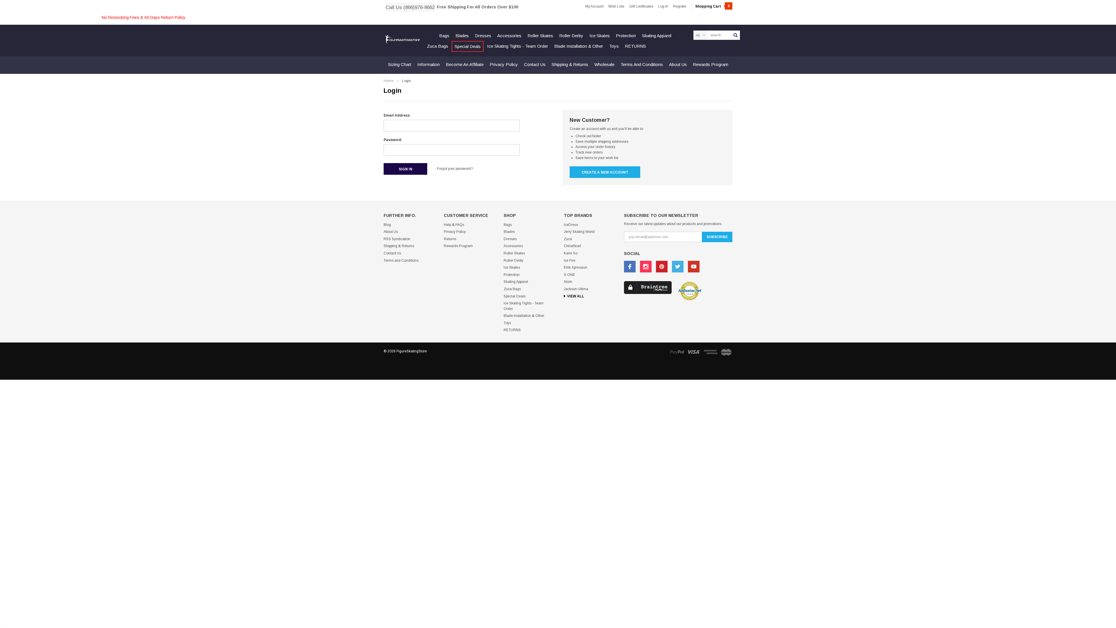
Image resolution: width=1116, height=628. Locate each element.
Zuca (568, 239)
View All (575, 296)
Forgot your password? (455, 169)
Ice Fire (569, 260)
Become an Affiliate (465, 64)
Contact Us (535, 64)
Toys (614, 46)
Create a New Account (605, 172)
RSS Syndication (397, 239)
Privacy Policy (504, 64)
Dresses (483, 35)
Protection (626, 35)
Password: (393, 140)
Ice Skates (599, 35)
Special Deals (468, 46)
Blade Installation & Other (578, 46)
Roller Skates (540, 35)
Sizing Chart (399, 64)
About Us (678, 64)
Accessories (509, 35)
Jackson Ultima (576, 289)
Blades (462, 35)
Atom (568, 282)
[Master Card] (726, 352)
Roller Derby (571, 35)
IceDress (571, 225)
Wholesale (604, 64)
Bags (444, 35)
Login (406, 81)
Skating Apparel (656, 35)
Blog (387, 225)
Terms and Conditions (641, 64)
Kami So (570, 253)
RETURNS (635, 46)
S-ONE (569, 275)
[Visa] (693, 352)
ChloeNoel (572, 246)
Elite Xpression (575, 267)
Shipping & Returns (570, 64)
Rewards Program (710, 64)
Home (389, 81)
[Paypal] (677, 352)
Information (428, 64)
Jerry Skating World (579, 232)
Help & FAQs (454, 225)
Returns (450, 239)
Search (735, 35)
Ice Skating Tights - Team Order (517, 46)
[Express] (710, 352)
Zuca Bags (437, 46)
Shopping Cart (712, 6)
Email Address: (397, 115)
